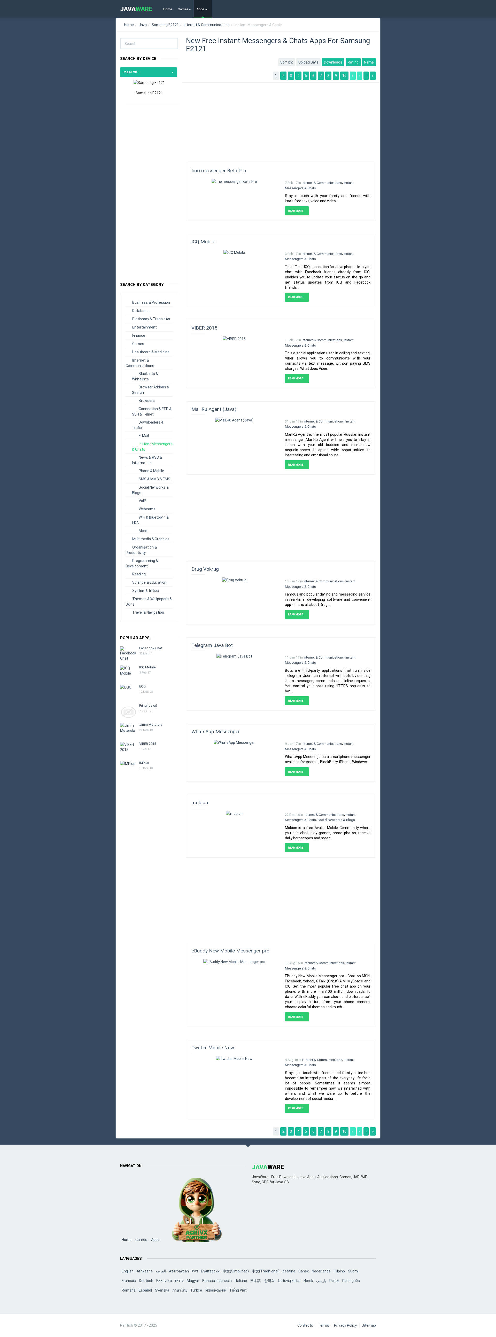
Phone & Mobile (151, 471)
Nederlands (321, 1271)
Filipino (339, 1271)
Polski (334, 1281)
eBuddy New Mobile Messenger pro (230, 951)
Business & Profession (151, 302)
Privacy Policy (345, 1325)
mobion (199, 803)
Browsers (147, 400)
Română (129, 1290)
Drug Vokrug (205, 569)
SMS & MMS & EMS (154, 479)
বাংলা (195, 1271)
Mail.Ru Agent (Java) (213, 409)
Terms (323, 1325)
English (128, 1271)
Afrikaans (145, 1271)
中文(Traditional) (266, 1271)
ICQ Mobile (147, 667)
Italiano (241, 1281)
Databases (141, 311)
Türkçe (196, 1290)
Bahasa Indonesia (217, 1281)
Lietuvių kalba (289, 1281)
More (143, 531)
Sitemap (369, 1325)
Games (183, 9)
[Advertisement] (149, 191)
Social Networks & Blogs (336, 820)
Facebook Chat (150, 648)
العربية (161, 1271)
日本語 (255, 1281)
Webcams (147, 509)
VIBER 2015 (147, 744)
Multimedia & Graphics (150, 539)
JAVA (136, 9)
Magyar (193, 1281)
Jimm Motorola (150, 724)
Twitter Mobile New (212, 1048)
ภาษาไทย (179, 1290)
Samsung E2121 (165, 25)
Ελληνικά (164, 1281)
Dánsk (303, 1271)
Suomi (353, 1271)
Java (143, 25)
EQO (142, 686)
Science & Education (149, 582)
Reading (139, 574)
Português (351, 1281)
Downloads (333, 62)
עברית (179, 1281)
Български (210, 1271)
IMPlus (144, 763)
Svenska (162, 1290)
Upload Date (308, 62)
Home (167, 9)
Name (369, 62)
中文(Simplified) (236, 1271)
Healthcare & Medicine (150, 352)
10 (344, 76)
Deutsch (146, 1281)
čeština (289, 1271)
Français (129, 1281)
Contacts (305, 1325)
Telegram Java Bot (212, 645)
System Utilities (145, 591)
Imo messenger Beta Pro (218, 171)
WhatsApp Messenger (215, 731)
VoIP (142, 501)
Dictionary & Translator (151, 319)
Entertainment (144, 327)
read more (296, 210)
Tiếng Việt (238, 1290)
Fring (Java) (148, 705)
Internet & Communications (207, 25)
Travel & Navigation (148, 612)
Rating (353, 62)
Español (145, 1290)
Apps (201, 9)
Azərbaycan (179, 1271)
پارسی (321, 1281)
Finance (138, 335)
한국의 (269, 1281)
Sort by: (286, 62)
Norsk (308, 1281)
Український (215, 1290)
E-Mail (144, 436)
